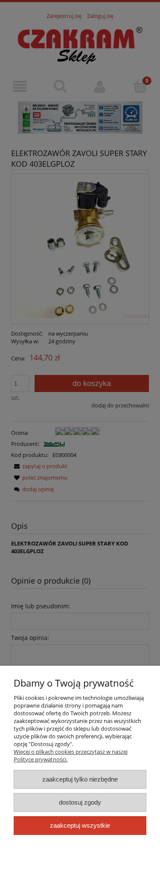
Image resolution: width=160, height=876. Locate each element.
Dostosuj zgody (80, 802)
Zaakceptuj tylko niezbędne (80, 779)
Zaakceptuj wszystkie (80, 825)
